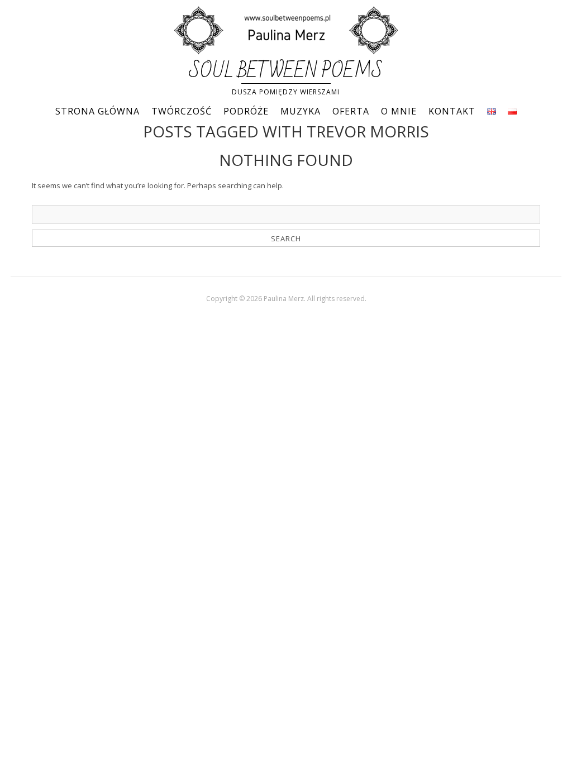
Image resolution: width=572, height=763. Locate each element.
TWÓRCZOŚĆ (181, 111)
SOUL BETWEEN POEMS (286, 71)
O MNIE (399, 111)
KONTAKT (451, 111)
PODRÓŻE (246, 111)
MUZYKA (300, 111)
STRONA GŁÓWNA (97, 111)
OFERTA (350, 111)
